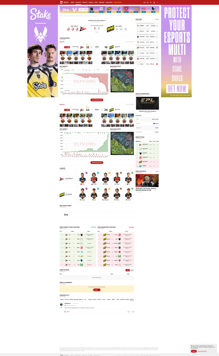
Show (157, 19)
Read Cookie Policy (202, 351)
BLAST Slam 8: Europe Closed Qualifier (144, 45)
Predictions (117, 2)
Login (96, 289)
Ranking (101, 2)
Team (132, 270)
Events (91, 2)
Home (61, 15)
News (72, 2)
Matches (78, 2)
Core (128, 270)
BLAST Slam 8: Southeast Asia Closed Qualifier (145, 23)
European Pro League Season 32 (96, 20)
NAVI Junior (118, 26)
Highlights (109, 2)
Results (84, 2)
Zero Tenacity (74, 26)
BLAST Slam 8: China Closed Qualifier (143, 56)
